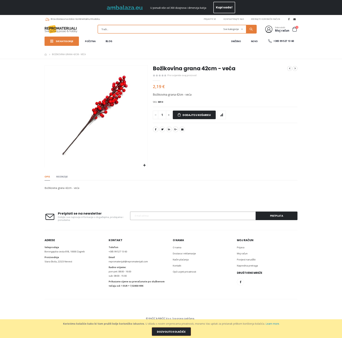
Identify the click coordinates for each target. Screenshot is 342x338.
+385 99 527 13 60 (283, 41)
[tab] (47, 177)
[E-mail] (294, 19)
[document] (171, 328)
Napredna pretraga (247, 265)
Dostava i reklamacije (184, 253)
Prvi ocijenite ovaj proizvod (181, 75)
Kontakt (177, 265)
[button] (144, 165)
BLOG (109, 41)
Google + (175, 129)
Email (182, 129)
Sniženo (236, 41)
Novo (254, 41)
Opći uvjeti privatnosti (184, 271)
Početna (46, 54)
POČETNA (90, 41)
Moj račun (242, 253)
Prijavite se (210, 19)
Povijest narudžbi (246, 259)
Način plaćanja (181, 259)
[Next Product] (294, 68)
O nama (177, 247)
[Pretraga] (251, 29)
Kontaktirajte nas (234, 19)
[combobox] (177, 29)
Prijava (240, 247)
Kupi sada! (224, 7)
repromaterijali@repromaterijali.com (128, 261)
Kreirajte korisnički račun (265, 19)
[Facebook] (289, 19)
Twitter (162, 129)
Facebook (156, 129)
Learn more (272, 323)
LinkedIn (169, 129)
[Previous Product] (289, 68)
